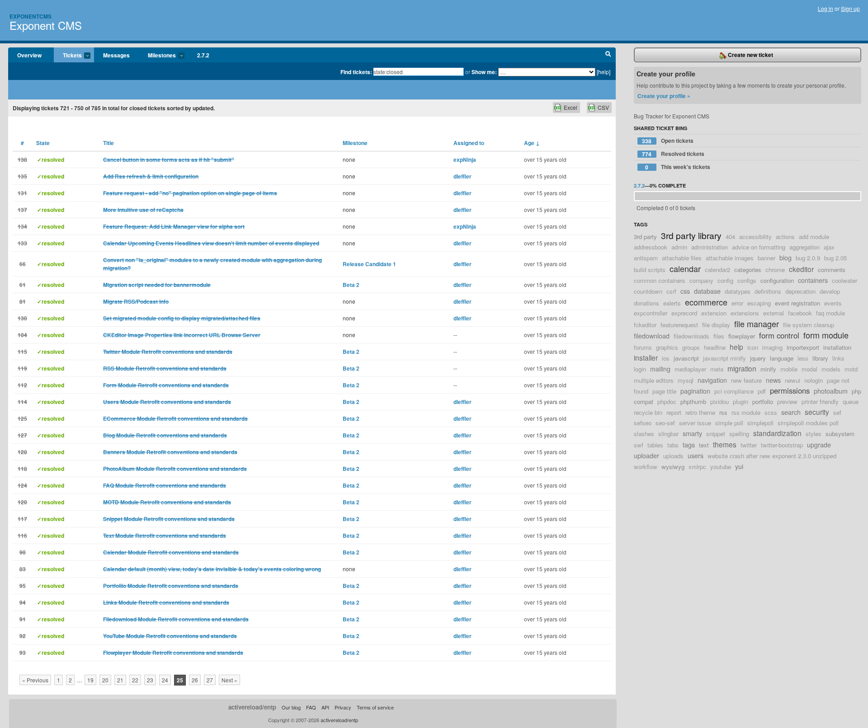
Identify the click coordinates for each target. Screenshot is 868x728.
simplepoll (760, 422)
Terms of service (375, 707)
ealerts (672, 303)
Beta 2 (351, 285)
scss (770, 412)
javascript (686, 358)
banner (766, 258)
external (773, 313)
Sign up (850, 8)
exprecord (684, 313)
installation (837, 347)
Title (108, 143)
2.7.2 (203, 55)
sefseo (642, 422)
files (718, 336)
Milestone (355, 143)
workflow (645, 466)
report (673, 412)
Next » (229, 680)
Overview (29, 55)
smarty (692, 433)
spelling (739, 433)
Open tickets (667, 140)
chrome (775, 269)
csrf (671, 291)
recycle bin (648, 412)
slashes (644, 433)
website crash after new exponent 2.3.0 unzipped (772, 455)
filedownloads (691, 336)
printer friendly (820, 401)
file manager (756, 323)
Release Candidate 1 (369, 264)
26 (195, 680)
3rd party (645, 236)
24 (165, 680)
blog (785, 257)
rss (723, 412)
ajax (829, 247)
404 (730, 236)
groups (691, 347)
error (737, 303)
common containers (659, 280)
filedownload (652, 335)
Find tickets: (356, 72)
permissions (790, 390)
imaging (772, 347)
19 (90, 680)
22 (135, 680)
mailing (660, 368)
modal (809, 369)
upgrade (819, 444)
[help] (603, 71)
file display (716, 324)
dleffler (462, 176)
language (781, 358)
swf (638, 445)
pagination (695, 390)
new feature (746, 380)
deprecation (800, 291)
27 (210, 680)
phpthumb (693, 401)
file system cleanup (808, 324)
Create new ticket (749, 55)
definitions (768, 291)
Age (532, 143)
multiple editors (654, 380)
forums (643, 347)
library (820, 358)
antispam (646, 258)
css (685, 291)
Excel (570, 107)
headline (715, 347)
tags (689, 444)
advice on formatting (758, 247)
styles (813, 433)
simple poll (729, 422)
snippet (715, 433)
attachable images (730, 258)
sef (837, 412)
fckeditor (645, 324)
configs (746, 280)
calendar (685, 268)
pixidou (719, 401)
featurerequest (679, 324)
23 (150, 680)
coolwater (844, 280)
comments (831, 269)
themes (724, 444)
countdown (648, 291)
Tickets (68, 55)
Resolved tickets (673, 154)
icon (752, 347)
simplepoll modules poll (808, 422)
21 (120, 680)
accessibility (755, 236)
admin (679, 247)
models (830, 369)
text (704, 445)
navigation (712, 380)
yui (739, 466)
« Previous (35, 680)
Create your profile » (663, 96)
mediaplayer (690, 369)
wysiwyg (672, 466)
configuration (777, 280)
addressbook (650, 247)
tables (655, 445)
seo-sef (665, 422)
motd (851, 369)
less (802, 358)
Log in (825, 8)
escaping (759, 303)
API (325, 707)
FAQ (311, 707)
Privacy (343, 707)
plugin (740, 401)
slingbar (668, 433)
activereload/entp (252, 707)
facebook (800, 313)
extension (713, 313)
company (701, 280)
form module (826, 335)
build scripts (649, 269)
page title (664, 391)
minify (768, 369)
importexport (803, 347)
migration (741, 368)
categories (747, 269)
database (707, 291)
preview (787, 401)
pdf (762, 391)
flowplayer (741, 336)
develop (830, 291)
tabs (673, 445)
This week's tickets (677, 167)
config (725, 280)
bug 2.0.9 (808, 258)
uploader (646, 455)
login (640, 369)
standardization (777, 433)
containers (813, 280)
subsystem (840, 433)
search (791, 412)
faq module (830, 313)
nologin (813, 380)
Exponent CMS (45, 25)
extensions (745, 313)
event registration (797, 303)
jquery (758, 358)
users (695, 455)
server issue (695, 422)
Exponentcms (30, 16)
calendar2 (717, 269)
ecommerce (706, 302)
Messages (116, 55)
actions (785, 236)
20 (105, 680)
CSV (603, 107)
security (817, 412)
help (736, 347)
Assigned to (468, 143)
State (43, 143)
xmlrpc (697, 466)
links (838, 358)
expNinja (464, 159)
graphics (667, 347)
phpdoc (666, 401)
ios (666, 358)
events (833, 303)
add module (814, 236)
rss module (745, 412)
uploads (673, 455)
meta (716, 369)
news (773, 380)
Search (608, 55)
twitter (749, 445)
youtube (720, 466)
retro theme (700, 412)
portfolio (762, 401)
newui (792, 380)
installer (646, 357)
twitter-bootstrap (782, 445)
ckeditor (801, 269)
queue (851, 401)
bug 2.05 (835, 258)
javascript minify (724, 358)
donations (646, 303)
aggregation (804, 247)
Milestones (157, 55)
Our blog (291, 707)
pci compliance (734, 391)
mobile (788, 369)
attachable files (682, 258)
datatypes (737, 291)
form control (779, 335)
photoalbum (831, 390)
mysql (685, 380)
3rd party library (691, 235)
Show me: (484, 72)
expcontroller (650, 313)
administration (709, 247)
